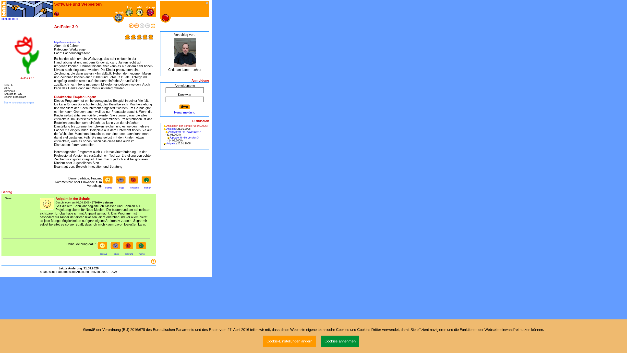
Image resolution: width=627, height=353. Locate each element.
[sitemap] (150, 15)
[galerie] (140, 15)
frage (121, 188)
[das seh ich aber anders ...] (134, 181)
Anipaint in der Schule (179, 125)
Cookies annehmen (340, 341)
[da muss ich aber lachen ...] (147, 181)
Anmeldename (185, 86)
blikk (4, 19)
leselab (13, 19)
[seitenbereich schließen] (207, 3)
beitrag (108, 188)
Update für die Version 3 (184, 137)
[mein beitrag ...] (109, 181)
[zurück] (136, 27)
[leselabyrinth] (29, 9)
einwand (134, 188)
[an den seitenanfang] (153, 263)
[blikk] (3, 9)
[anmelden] (184, 107)
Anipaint (171, 128)
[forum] (129, 15)
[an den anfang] (131, 27)
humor (147, 188)
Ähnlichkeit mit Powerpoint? (184, 131)
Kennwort (184, 95)
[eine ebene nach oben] (152, 27)
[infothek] (118, 20)
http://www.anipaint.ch (67, 42)
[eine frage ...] (122, 181)
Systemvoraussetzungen (19, 102)
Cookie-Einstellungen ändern (289, 341)
